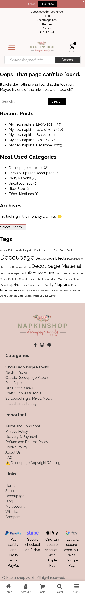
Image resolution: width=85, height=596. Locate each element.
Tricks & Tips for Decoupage (31, 173)
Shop (9, 491)
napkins (13, 285)
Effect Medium (39, 272)
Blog (47, 15)
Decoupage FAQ (46, 20)
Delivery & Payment (21, 437)
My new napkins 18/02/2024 (32, 135)
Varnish (12, 296)
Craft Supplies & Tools (23, 393)
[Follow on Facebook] (35, 345)
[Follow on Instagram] (42, 345)
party (40, 285)
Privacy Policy (16, 431)
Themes (47, 24)
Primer (75, 285)
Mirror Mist (57, 279)
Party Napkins (20, 178)
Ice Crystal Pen (23, 279)
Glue (75, 273)
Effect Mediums (21, 194)
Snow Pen (57, 290)
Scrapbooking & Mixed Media (28, 398)
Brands (46, 28)
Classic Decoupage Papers (27, 378)
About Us (12, 452)
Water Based (25, 296)
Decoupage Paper (10, 273)
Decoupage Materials (26, 168)
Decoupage (17, 257)
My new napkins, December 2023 (35, 145)
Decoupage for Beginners (47, 11)
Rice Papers (14, 383)
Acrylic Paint (7, 250)
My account (15, 506)
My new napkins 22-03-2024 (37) (35, 124)
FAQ (9, 457)
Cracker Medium (43, 250)
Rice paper (8, 290)
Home (10, 485)
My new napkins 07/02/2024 (32, 140)
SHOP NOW (47, 3)
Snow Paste (44, 290)
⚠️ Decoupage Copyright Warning (32, 463)
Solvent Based (72, 290)
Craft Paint (60, 250)
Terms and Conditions (23, 426)
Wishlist (11, 512)
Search (67, 60)
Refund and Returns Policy (26, 442)
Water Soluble (40, 296)
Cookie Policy (16, 447)
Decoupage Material (56, 266)
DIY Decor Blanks (19, 388)
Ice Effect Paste (41, 279)
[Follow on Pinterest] (49, 345)
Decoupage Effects (50, 258)
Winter (52, 296)
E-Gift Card (47, 32)
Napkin (68, 279)
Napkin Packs (16, 372)
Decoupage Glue (21, 267)
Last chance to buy (21, 404)
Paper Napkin (28, 285)
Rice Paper (17, 189)
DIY (22, 273)
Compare (12, 517)
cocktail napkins (24, 250)
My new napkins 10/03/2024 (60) (36, 129)
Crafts (70, 250)
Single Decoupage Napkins (27, 367)
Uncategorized (20, 183)
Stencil (4, 296)
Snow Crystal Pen (27, 290)
